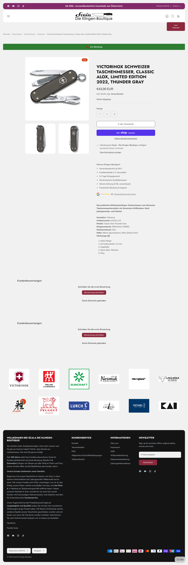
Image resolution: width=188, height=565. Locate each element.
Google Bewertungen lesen (125, 194)
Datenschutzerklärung (119, 459)
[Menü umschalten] (10, 16)
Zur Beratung (96, 47)
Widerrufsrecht (78, 459)
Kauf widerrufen (176, 26)
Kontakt (75, 443)
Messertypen (17, 34)
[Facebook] (8, 6)
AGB (112, 451)
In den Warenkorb (126, 124)
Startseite (6, 34)
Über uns (114, 443)
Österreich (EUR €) (162, 6)
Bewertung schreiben (94, 292)
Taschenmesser (29, 34)
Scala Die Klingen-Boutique (22, 557)
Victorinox (41, 34)
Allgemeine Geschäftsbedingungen (87, 455)
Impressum (115, 447)
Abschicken (148, 462)
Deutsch (176, 6)
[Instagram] (18, 6)
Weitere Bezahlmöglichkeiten (125, 139)
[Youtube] (13, 6)
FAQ (73, 451)
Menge (100, 108)
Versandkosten (117, 94)
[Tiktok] (23, 6)
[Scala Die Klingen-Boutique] (94, 16)
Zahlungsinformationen (120, 463)
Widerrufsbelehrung (119, 455)
